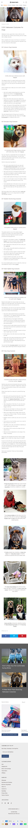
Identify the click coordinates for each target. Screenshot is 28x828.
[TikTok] (11, 803)
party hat (8, 246)
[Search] (23, 2)
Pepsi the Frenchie (9, 483)
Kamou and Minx (8, 623)
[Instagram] (5, 803)
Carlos (7, 552)
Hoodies (20, 5)
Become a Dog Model (6, 784)
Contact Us (4, 788)
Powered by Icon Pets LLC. (14, 813)
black (13, 518)
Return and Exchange (6, 768)
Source (15, 77)
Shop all (23, 702)
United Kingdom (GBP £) (13, 808)
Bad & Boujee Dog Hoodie (11, 624)
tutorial (16, 264)
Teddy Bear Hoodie (15, 553)
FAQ (2, 764)
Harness (13, 5)
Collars (17, 5)
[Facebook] (2, 803)
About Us (4, 786)
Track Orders (4, 770)
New (2, 5)
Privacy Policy (4, 793)
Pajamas (24, 5)
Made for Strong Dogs (10, 734)
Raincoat (9, 5)
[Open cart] (26, 2)
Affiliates (3, 772)
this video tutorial (14, 345)
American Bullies (11, 515)
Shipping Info (4, 766)
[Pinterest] (8, 803)
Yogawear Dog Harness (15, 398)
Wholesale (4, 780)
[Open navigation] (2, 2)
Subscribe (5, 756)
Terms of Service (5, 795)
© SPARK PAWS (14, 811)
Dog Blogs (4, 790)
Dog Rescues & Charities (7, 782)
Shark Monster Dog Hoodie (11, 166)
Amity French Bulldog (11, 586)
